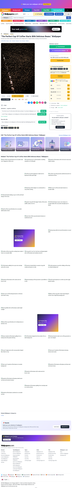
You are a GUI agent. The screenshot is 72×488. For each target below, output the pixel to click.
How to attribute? (4, 116)
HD (2, 127)
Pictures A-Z (39, 455)
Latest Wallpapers (5, 456)
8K (66, 68)
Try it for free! (60, 60)
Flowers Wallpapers (17, 453)
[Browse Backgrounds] (23, 21)
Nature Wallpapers (16, 463)
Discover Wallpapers (5, 455)
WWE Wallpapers (16, 465)
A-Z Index (3, 451)
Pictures (27, 10)
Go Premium (39, 14)
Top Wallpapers (4, 458)
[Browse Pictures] (34, 21)
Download (60, 76)
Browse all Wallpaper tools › (65, 135)
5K (15, 127)
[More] (68, 10)
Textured (13, 40)
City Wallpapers (16, 470)
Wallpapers (5, 10)
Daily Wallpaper (4, 460)
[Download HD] (68, 85)
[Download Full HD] (68, 89)
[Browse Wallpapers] (11, 21)
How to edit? (60, 107)
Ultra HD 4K (11, 127)
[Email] (42, 103)
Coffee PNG (3, 40)
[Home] (1, 33)
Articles (2, 462)
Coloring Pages (57, 10)
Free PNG (46, 10)
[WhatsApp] (37, 103)
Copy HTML (42, 114)
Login (68, 14)
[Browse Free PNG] (58, 21)
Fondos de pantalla (51, 474)
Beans (7, 40)
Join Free (60, 14)
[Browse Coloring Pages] (70, 21)
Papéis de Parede (36, 474)
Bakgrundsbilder (26, 474)
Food (20, 40)
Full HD (5, 127)
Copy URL (43, 122)
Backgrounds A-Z (40, 453)
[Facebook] (29, 103)
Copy (44, 111)
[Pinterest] (34, 103)
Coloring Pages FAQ (52, 460)
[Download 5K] (68, 95)
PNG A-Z (38, 458)
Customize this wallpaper (61, 50)
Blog (61, 451)
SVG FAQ (50, 456)
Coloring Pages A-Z (40, 460)
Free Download (61, 46)
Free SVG (36, 10)
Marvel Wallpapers (16, 451)
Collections (3, 453)
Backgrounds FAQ (52, 453)
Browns (23, 40)
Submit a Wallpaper (64, 453)
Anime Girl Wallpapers (17, 467)
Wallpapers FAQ (51, 451)
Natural (17, 40)
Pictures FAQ (51, 455)
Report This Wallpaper (54, 111)
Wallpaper (19, 474)
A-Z (24, 14)
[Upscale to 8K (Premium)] (68, 99)
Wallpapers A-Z (39, 451)
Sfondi (43, 474)
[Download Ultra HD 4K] (68, 92)
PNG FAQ (50, 458)
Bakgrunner (19, 476)
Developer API (63, 455)
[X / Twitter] (31, 103)
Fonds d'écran (5, 476)
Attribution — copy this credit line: (8, 108)
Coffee (11, 33)
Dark (10, 40)
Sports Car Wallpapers (17, 461)
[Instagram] (40, 103)
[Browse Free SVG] (46, 21)
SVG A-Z (38, 456)
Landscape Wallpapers (17, 468)
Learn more (56, 426)
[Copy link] (45, 103)
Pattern (27, 40)
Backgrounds (17, 10)
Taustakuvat (26, 476)
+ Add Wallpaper (49, 14)
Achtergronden (61, 474)
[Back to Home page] (9, 14)
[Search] (68, 17)
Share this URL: (4, 119)
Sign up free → (65, 426)
